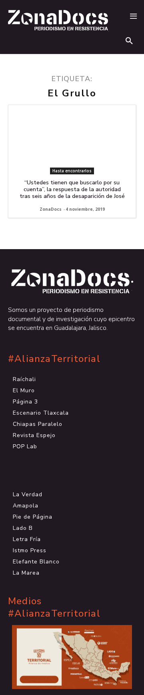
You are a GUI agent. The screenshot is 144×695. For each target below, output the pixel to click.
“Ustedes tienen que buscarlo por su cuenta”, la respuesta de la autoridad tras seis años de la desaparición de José (72, 189)
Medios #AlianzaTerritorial (54, 607)
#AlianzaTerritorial (54, 359)
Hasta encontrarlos (72, 171)
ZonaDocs (51, 209)
